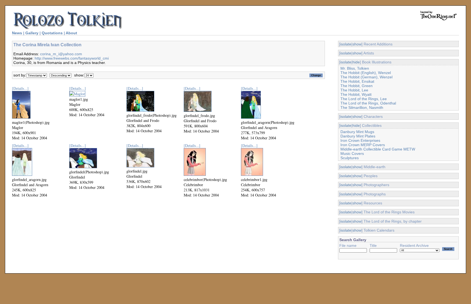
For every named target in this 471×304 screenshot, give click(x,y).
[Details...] (20, 88)
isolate (345, 44)
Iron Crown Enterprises (360, 140)
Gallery (31, 33)
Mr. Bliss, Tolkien (354, 68)
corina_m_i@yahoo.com (61, 54)
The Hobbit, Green (356, 86)
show (356, 44)
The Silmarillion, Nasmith (361, 107)
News (17, 33)
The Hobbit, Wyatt (356, 94)
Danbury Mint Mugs (357, 132)
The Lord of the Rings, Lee (363, 99)
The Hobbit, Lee (354, 90)
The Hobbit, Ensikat (357, 81)
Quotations (52, 33)
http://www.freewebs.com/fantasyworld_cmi (72, 58)
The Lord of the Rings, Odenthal (368, 103)
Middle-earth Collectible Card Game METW (377, 149)
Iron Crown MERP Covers (362, 145)
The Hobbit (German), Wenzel (366, 77)
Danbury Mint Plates (357, 136)
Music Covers (352, 153)
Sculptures (349, 158)
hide (356, 62)
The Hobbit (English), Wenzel (365, 72)
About (71, 33)
